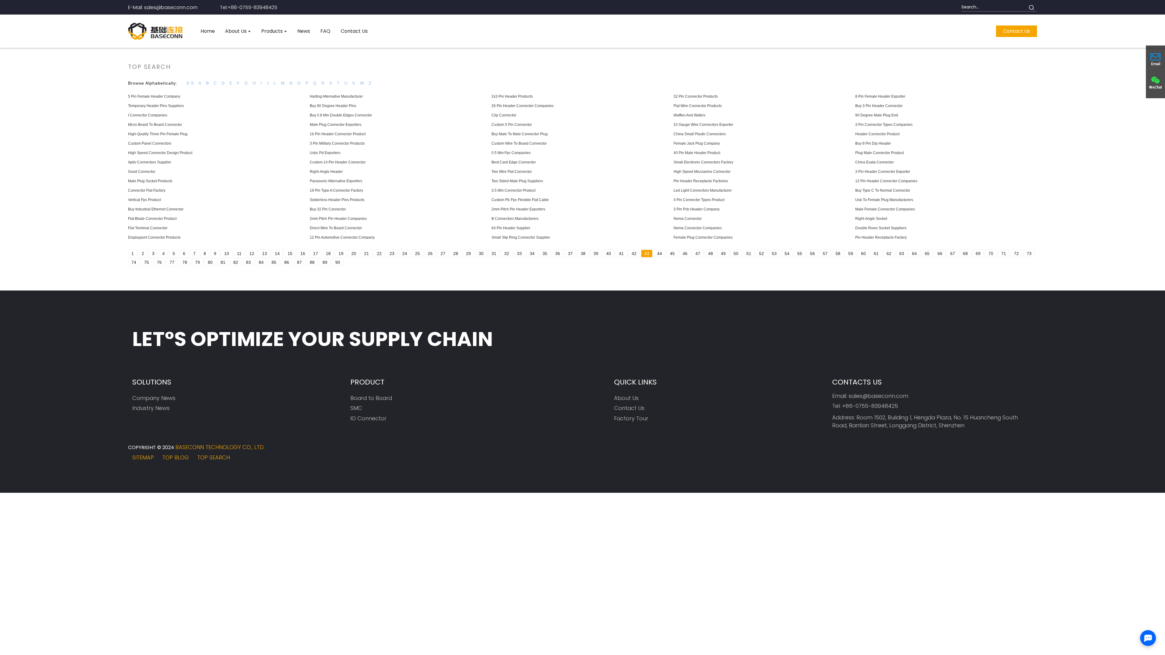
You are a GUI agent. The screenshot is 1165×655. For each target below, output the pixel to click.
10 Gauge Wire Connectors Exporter (703, 125)
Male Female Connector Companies (885, 209)
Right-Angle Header (326, 172)
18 (328, 253)
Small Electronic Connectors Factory (703, 162)
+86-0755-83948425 (870, 406)
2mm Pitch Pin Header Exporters (518, 209)
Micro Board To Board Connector (155, 125)
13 (264, 253)
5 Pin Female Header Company (154, 96)
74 (133, 262)
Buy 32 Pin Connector (328, 209)
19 (341, 253)
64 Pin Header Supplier (510, 228)
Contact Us (629, 408)
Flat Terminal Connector (147, 228)
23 (392, 253)
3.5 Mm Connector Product (513, 190)
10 (226, 253)
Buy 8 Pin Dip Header (873, 143)
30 (481, 253)
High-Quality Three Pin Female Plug (157, 134)
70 (990, 253)
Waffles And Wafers (689, 115)
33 (519, 253)
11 (239, 253)
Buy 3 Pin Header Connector (879, 106)
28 (455, 253)
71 (1003, 253)
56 (812, 253)
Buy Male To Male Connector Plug (519, 134)
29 (468, 253)
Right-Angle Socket (871, 219)
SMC (356, 408)
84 (261, 262)
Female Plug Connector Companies (703, 237)
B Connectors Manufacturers (515, 219)
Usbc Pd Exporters (325, 153)
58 (838, 253)
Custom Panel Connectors (149, 143)
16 (302, 253)
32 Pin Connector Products (696, 96)
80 (210, 262)
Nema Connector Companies (698, 228)
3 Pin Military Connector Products (337, 143)
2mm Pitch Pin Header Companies (338, 219)
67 (952, 253)
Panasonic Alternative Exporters (336, 181)
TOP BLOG (175, 457)
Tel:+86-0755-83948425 (248, 7)
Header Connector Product (877, 134)
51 (748, 253)
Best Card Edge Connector (513, 162)
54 (787, 253)
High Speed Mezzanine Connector (702, 172)
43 (646, 253)
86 (286, 262)
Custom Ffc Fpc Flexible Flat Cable (520, 200)
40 (608, 253)
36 (557, 253)
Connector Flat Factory (146, 190)
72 (1016, 253)
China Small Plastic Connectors (700, 134)
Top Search (213, 457)
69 (978, 253)
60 (863, 253)
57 (825, 253)
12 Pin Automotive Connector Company (342, 237)
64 (914, 253)
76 (159, 262)
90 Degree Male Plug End (876, 115)
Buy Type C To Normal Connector (882, 190)
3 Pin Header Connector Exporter (882, 172)
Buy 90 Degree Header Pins (333, 106)
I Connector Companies (147, 115)
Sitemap (143, 457)
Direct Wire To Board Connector (336, 228)
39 (595, 253)
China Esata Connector (874, 162)
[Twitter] (996, 454)
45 (672, 253)
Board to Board (371, 398)
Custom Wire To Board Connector (519, 143)
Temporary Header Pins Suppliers (156, 106)
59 (850, 253)
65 (927, 253)
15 (290, 253)
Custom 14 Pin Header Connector (338, 162)
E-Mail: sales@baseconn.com (163, 7)
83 (248, 262)
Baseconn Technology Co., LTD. (220, 447)
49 (723, 253)
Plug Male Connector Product (879, 153)
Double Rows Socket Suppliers (881, 228)
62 (888, 253)
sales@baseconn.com (878, 396)
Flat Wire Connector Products (698, 106)
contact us (1016, 31)
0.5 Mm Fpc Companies (511, 153)
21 (366, 253)
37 (570, 253)
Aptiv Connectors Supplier (149, 162)
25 (417, 253)
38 (583, 253)
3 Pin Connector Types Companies (884, 125)
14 (277, 253)
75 (146, 262)
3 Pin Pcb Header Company (697, 209)
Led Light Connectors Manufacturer (703, 190)
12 (251, 253)
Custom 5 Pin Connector (511, 125)
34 (532, 253)
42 (634, 253)
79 (197, 262)
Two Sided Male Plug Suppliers (517, 181)
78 (184, 262)
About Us (626, 398)
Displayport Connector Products (154, 237)
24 (404, 253)
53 (774, 253)
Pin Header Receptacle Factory (881, 237)
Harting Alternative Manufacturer (336, 96)
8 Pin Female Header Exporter (880, 96)
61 (876, 253)
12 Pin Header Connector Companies (886, 181)
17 (315, 253)
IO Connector (368, 418)
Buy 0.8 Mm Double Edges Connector (341, 115)
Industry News (151, 408)
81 (223, 262)
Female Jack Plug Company (697, 143)
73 (1029, 253)
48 (710, 253)
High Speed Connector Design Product (160, 153)
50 (736, 253)
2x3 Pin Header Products (512, 96)
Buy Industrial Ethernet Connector (156, 209)
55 (799, 253)
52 (761, 253)
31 (493, 253)
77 (172, 262)
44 (659, 253)
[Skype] (1013, 454)
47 (697, 253)
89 (324, 262)
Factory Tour (631, 418)
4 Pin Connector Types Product (699, 200)
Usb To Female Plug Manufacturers (884, 200)
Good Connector (141, 172)
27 (443, 253)
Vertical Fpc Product (144, 200)
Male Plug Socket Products (150, 181)
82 (235, 262)
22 (379, 253)
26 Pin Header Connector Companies (522, 106)
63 (901, 253)
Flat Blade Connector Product (152, 219)
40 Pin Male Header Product (697, 153)
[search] (1031, 7)
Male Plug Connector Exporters (335, 125)
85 (274, 262)
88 (312, 262)
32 (506, 253)
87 (299, 262)
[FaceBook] (980, 454)
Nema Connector (688, 219)
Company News (153, 398)
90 (337, 262)
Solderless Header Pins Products (337, 200)
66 (939, 253)
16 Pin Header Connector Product (338, 134)
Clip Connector (503, 115)
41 (621, 253)
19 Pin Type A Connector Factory (336, 190)
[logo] (155, 31)
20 (353, 253)
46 (685, 253)
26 (430, 253)
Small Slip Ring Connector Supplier (520, 237)
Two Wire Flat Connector (511, 172)
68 (965, 253)
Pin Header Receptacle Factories (701, 181)
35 (544, 253)
